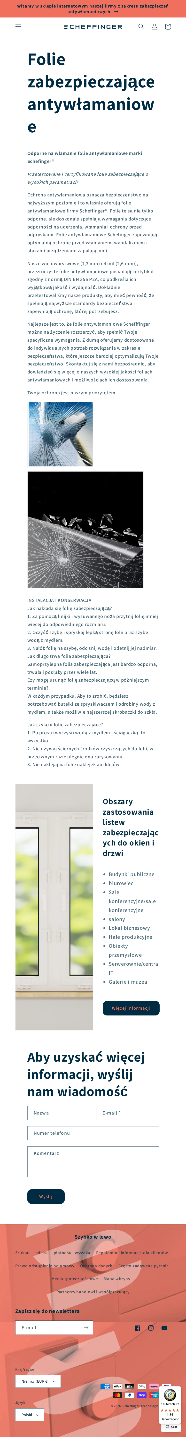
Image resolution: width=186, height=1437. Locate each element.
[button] (18, 26)
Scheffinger (131, 1406)
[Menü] (178, 1389)
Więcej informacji (131, 1008)
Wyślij (46, 1196)
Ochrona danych (96, 1265)
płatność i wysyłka (72, 1252)
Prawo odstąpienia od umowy (45, 1265)
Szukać (22, 1252)
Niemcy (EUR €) (35, 1381)
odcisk (41, 1252)
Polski (27, 1414)
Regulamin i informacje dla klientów (132, 1252)
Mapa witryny (117, 1278)
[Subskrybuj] (86, 1327)
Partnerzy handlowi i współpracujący (93, 1291)
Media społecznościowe (74, 1278)
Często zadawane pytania (143, 1265)
